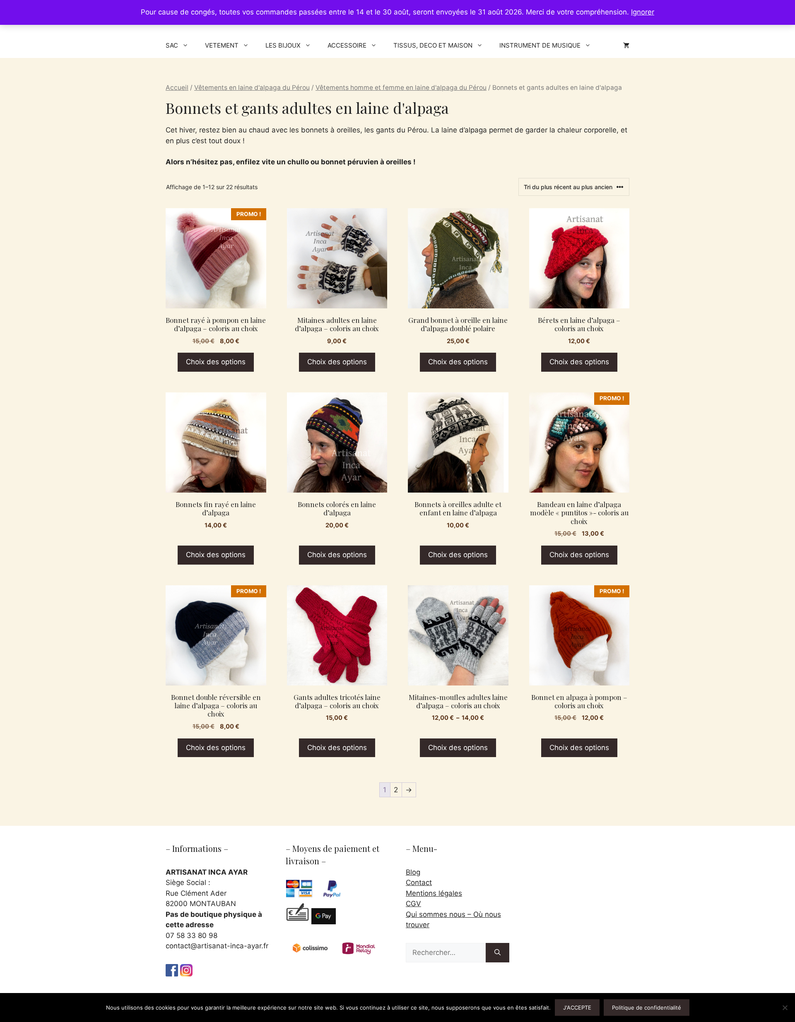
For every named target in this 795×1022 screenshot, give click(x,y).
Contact (419, 882)
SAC (172, 45)
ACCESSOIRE (347, 45)
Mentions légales (434, 893)
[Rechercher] (497, 953)
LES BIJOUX (283, 45)
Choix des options (216, 362)
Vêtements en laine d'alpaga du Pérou (252, 87)
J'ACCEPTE (577, 1007)
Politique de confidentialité (646, 1007)
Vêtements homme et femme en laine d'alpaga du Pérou (401, 87)
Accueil (177, 87)
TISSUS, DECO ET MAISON (432, 45)
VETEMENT (221, 45)
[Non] (785, 1007)
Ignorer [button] (642, 12)
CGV (413, 903)
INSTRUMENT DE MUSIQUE (540, 45)
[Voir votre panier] (626, 45)
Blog (413, 872)
